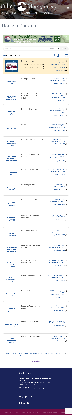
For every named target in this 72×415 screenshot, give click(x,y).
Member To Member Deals (56, 353)
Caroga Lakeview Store (30, 230)
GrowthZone (63, 412)
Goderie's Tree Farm (29, 291)
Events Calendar (34, 353)
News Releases (23, 353)
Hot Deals (44, 353)
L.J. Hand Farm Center (29, 169)
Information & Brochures (38, 355)
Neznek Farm (26, 124)
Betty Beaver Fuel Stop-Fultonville (30, 216)
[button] (4, 55)
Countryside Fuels (28, 79)
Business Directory (11, 353)
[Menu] (68, 8)
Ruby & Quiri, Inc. (28, 61)
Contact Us (26, 355)
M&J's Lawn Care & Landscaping (28, 261)
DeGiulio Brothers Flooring (31, 200)
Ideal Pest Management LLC (32, 109)
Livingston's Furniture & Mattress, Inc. (30, 155)
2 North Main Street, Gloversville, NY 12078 (34, 382)
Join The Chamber (53, 355)
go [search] (65, 48)
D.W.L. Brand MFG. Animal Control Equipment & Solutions (31, 96)
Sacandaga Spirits (28, 185)
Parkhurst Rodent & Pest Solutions (30, 307)
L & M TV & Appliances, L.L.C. (32, 139)
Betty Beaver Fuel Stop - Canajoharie (30, 246)
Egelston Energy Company (31, 321)
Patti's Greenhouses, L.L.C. (31, 276)
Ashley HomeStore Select (31, 336)
